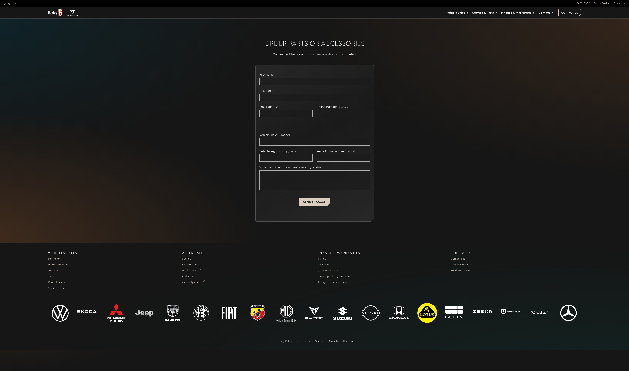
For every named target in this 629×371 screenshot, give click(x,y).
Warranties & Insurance (330, 270)
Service (186, 258)
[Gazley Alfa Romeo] (201, 313)
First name (267, 74)
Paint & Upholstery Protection (334, 276)
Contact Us (619, 3)
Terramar (53, 270)
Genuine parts (190, 264)
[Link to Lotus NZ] (427, 313)
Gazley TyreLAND (192, 282)
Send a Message (460, 270)
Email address (269, 106)
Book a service (190, 270)
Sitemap (320, 341)
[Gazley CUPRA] (314, 313)
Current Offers (56, 282)
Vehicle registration (277, 151)
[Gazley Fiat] (230, 313)
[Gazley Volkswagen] (60, 313)
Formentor (54, 258)
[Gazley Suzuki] (343, 313)
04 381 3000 (583, 3)
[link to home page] (63, 12)
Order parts (189, 276)
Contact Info (458, 258)
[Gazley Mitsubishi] (116, 313)
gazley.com (10, 3)
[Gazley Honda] (399, 313)
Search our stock (58, 288)
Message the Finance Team (332, 282)
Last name (267, 90)
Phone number (332, 106)
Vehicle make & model (275, 135)
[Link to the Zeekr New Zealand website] (484, 311)
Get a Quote (324, 264)
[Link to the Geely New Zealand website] (455, 311)
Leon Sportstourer (58, 264)
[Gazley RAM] (173, 313)
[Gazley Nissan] (371, 313)
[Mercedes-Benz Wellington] (569, 313)
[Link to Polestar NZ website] (540, 311)
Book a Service (601, 3)
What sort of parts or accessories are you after (290, 167)
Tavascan (53, 276)
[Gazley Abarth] (258, 313)
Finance (321, 258)
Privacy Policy (284, 341)
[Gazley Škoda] (88, 311)
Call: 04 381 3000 (461, 264)
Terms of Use (303, 341)
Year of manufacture (336, 151)
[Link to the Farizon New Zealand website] (512, 311)
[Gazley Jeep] (145, 313)
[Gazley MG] (286, 313)
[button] (569, 12)
